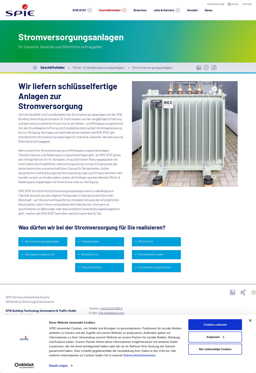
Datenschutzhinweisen (139, 355)
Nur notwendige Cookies (215, 349)
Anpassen (213, 336)
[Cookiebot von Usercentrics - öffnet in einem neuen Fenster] (24, 366)
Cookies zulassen (215, 324)
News (208, 10)
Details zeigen (58, 365)
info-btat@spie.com (111, 313)
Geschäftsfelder (110, 10)
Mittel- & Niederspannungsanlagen (98, 67)
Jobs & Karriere (164, 10)
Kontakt (192, 10)
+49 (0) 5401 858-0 (111, 308)
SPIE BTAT (80, 10)
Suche (235, 3)
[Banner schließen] (250, 320)
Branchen (140, 10)
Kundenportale (215, 3)
